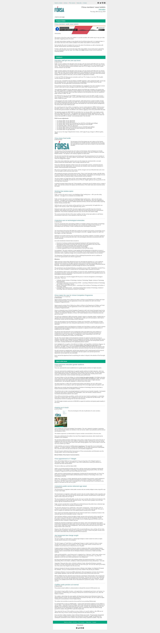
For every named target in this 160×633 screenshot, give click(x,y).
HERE (82, 50)
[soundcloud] (104, 3)
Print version (72, 3)
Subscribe (79, 3)
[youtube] (103, 3)
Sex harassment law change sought (66, 535)
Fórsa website (80, 625)
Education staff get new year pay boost (67, 60)
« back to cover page (59, 17)
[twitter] (101, 3)
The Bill (89, 232)
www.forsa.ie (82, 446)
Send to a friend (58, 3)
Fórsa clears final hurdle (63, 138)
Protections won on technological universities (69, 220)
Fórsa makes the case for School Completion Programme (74, 295)
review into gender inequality (87, 377)
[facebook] (99, 3)
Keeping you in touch (62, 407)
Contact (85, 3)
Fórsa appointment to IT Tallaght (65, 459)
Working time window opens (64, 191)
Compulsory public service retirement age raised (71, 486)
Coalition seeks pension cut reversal (67, 585)
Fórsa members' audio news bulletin (66, 24)
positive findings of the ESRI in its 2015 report (87, 345)
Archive (65, 3)
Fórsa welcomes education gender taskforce (69, 364)
